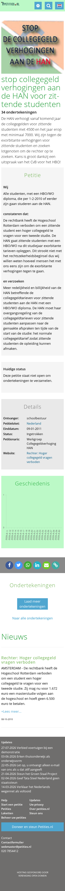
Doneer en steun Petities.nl (32, 827)
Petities (6, 809)
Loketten (7, 813)
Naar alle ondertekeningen (32, 618)
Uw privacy (36, 804)
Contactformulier (12, 842)
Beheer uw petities (13, 817)
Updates (34, 800)
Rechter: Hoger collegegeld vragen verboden (39, 457)
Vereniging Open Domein (32, 875)
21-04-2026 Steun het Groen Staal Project (29, 774)
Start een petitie (12, 804)
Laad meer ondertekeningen (32, 604)
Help (4, 800)
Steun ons (36, 813)
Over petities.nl (39, 809)
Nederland (34, 423)
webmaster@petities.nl (16, 846)
